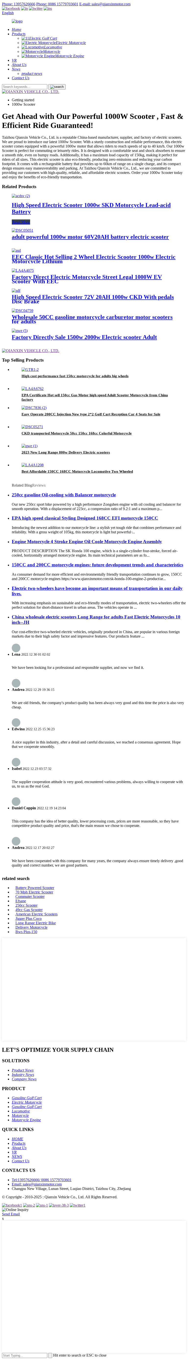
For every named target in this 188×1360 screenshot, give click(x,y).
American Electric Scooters (36, 914)
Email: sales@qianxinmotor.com (37, 1184)
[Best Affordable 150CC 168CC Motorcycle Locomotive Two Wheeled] (33, 465)
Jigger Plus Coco (28, 918)
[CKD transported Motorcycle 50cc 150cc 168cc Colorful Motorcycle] (32, 427)
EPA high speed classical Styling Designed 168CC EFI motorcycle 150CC (85, 518)
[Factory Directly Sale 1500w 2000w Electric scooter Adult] (20, 331)
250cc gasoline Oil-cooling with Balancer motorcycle (64, 494)
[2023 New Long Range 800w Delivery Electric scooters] (29, 446)
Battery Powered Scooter (34, 888)
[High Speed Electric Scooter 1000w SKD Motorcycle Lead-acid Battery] (21, 196)
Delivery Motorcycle (31, 927)
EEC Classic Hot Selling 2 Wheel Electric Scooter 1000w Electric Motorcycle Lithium (94, 259)
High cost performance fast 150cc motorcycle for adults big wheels (75, 376)
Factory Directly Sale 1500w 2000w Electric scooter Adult (84, 337)
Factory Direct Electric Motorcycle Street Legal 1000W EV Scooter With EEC (87, 279)
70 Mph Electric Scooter (34, 892)
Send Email (11, 1214)
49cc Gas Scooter (29, 910)
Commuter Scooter (30, 896)
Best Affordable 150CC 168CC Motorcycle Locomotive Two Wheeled (77, 471)
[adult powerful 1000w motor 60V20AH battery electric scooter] (22, 230)
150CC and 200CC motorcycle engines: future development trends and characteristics (97, 564)
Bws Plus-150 (26, 932)
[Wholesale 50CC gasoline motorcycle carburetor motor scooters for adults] (22, 311)
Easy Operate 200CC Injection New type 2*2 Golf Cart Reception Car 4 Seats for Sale (91, 414)
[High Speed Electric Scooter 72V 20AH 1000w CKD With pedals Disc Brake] (16, 290)
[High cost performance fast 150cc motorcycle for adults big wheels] (30, 369)
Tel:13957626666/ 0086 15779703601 (41, 1180)
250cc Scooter (26, 905)
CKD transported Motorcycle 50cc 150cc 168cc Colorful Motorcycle (77, 433)
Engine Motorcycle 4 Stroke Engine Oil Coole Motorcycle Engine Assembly (87, 541)
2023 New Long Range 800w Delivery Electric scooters (66, 452)
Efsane (20, 901)
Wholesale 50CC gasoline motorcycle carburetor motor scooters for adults (92, 319)
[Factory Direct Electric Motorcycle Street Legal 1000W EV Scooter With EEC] (23, 270)
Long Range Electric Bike (35, 923)
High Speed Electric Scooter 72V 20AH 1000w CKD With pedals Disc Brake (93, 299)
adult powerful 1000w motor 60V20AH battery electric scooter (90, 237)
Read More (21, 222)
